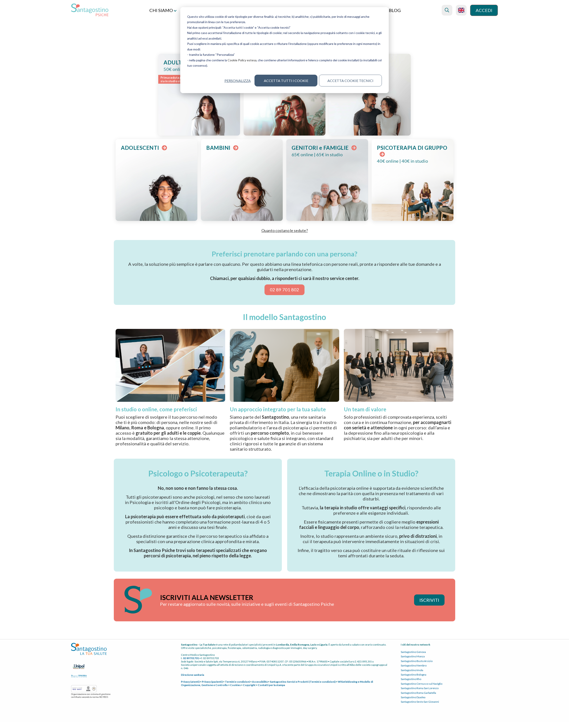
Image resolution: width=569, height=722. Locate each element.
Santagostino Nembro (414, 665)
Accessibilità (260, 681)
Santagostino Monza (413, 656)
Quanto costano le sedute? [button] (284, 230)
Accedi (484, 10)
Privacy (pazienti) (212, 681)
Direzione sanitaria (192, 674)
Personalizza (237, 80)
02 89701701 (191, 658)
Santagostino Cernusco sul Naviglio (421, 683)
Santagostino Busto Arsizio (417, 661)
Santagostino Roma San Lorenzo (420, 688)
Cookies (235, 685)
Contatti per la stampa (271, 685)
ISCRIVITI (429, 600)
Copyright (249, 685)
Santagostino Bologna (413, 674)
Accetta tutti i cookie (286, 80)
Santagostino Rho (411, 679)
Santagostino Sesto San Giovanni (420, 701)
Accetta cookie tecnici (350, 80)
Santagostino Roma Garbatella (418, 692)
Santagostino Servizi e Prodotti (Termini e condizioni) (303, 681)
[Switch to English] (461, 10)
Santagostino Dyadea (413, 697)
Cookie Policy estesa (242, 60)
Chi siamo (161, 10)
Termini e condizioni (237, 681)
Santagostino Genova (413, 652)
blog (395, 10)
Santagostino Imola (412, 670)
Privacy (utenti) (190, 681)
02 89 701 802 (284, 289)
